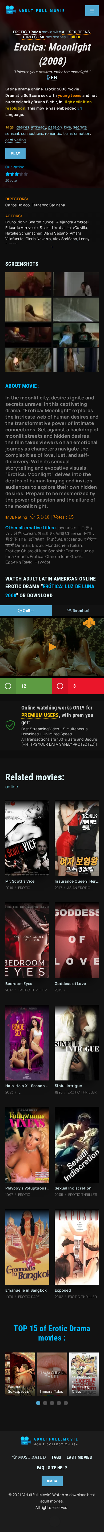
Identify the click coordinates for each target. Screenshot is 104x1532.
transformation (76, 133)
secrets (80, 127)
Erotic (20, 31)
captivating (15, 139)
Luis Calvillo (77, 227)
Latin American (58, 578)
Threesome (33, 36)
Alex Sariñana (65, 238)
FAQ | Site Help (52, 1467)
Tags (56, 1457)
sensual (12, 133)
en (54, 77)
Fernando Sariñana (48, 204)
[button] (38, 1403)
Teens (84, 31)
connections (32, 133)
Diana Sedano (55, 233)
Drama (34, 31)
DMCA (52, 1481)
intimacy (38, 127)
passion (55, 127)
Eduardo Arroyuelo (21, 227)
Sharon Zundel (41, 221)
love (67, 127)
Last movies (79, 1457)
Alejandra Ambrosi (72, 221)
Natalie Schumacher (23, 233)
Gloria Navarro (38, 238)
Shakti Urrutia (52, 227)
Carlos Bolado (17, 204)
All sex (69, 31)
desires (23, 127)
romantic (53, 133)
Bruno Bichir (15, 221)
